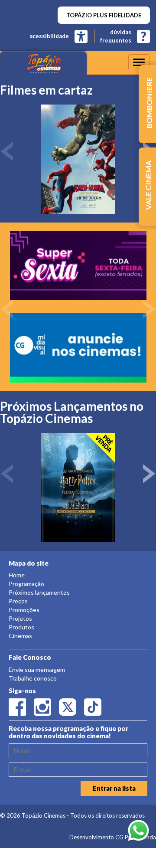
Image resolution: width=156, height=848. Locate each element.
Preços (18, 601)
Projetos (20, 618)
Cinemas (20, 635)
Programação (26, 583)
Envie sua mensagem (37, 669)
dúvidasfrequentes (115, 36)
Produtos (21, 627)
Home (17, 575)
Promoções (24, 609)
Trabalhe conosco (33, 678)
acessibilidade (49, 36)
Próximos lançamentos (39, 592)
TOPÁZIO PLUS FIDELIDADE (103, 15)
